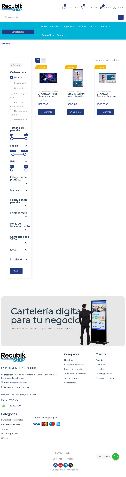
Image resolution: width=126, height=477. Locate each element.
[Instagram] (70, 465)
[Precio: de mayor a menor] (11, 102)
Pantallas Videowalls (10, 424)
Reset (16, 271)
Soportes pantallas (10, 433)
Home (7, 44)
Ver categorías (18, 32)
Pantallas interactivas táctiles (48, 91)
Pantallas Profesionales (12, 420)
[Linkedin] (65, 465)
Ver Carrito (101, 364)
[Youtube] (60, 465)
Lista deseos (101, 369)
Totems (4, 429)
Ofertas (4, 438)
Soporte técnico (71, 378)
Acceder (100, 360)
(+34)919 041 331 (28, 394)
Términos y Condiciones (75, 373)
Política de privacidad (74, 369)
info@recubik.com (18, 382)
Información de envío (74, 364)
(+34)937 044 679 (9, 400)
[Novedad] (11, 88)
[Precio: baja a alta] (11, 93)
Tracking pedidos (104, 373)
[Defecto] (11, 77)
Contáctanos (70, 383)
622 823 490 (14, 406)
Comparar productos (105, 378)
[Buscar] (121, 17)
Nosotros (68, 360)
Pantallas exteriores (74, 91)
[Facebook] (55, 465)
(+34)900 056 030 (10, 394)
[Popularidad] (11, 82)
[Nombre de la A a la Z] (11, 110)
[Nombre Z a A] (11, 119)
